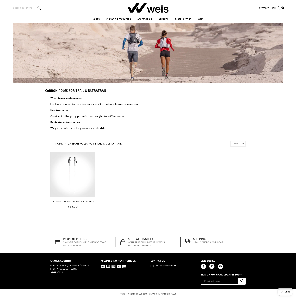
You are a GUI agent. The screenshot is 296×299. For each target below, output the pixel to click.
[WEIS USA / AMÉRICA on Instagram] (211, 266)
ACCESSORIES (144, 19)
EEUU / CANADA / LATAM (63, 269)
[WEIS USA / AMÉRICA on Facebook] (203, 266)
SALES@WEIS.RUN (166, 265)
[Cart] (279, 8)
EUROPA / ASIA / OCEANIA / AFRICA (69, 265)
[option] (82, 242)
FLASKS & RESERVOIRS (118, 19)
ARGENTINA (56, 272)
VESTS (96, 19)
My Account (264, 8)
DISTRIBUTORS (183, 19)
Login (273, 8)
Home (59, 143)
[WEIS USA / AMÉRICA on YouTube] (220, 266)
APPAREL (163, 19)
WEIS (200, 19)
